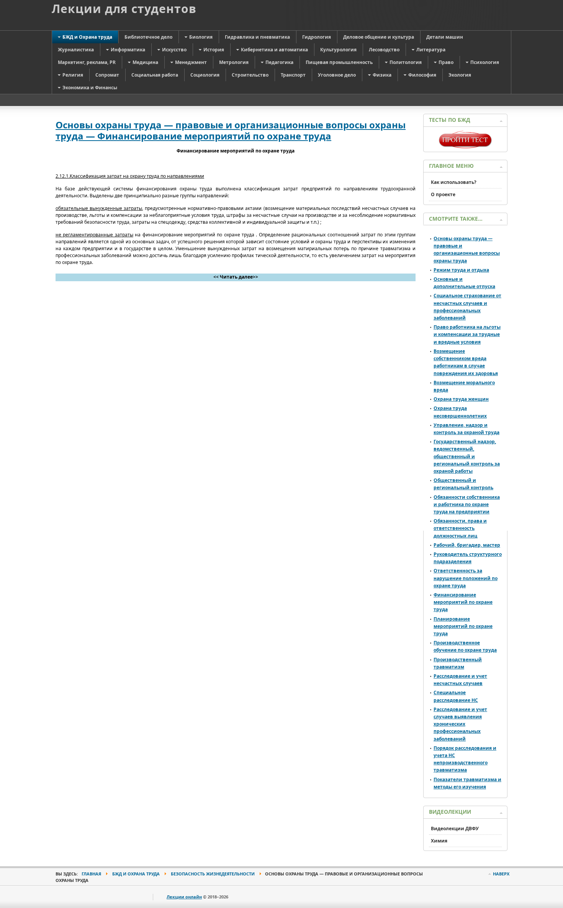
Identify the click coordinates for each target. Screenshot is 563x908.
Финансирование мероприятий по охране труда (463, 602)
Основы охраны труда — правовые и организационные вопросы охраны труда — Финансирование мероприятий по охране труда (231, 130)
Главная (91, 874)
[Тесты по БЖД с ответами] (465, 146)
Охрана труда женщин (461, 399)
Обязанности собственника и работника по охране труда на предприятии (467, 504)
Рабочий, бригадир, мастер (467, 545)
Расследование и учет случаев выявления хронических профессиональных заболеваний (460, 724)
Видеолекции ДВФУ (455, 828)
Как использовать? (453, 182)
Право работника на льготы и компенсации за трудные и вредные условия (467, 334)
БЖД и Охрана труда (136, 874)
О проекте (443, 194)
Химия (439, 841)
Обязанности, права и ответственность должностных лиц (460, 528)
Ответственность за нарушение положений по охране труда (466, 577)
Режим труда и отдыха (461, 270)
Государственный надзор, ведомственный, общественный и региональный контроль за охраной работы (467, 456)
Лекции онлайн (184, 897)
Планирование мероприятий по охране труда (463, 626)
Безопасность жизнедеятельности (213, 874)
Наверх (501, 874)
